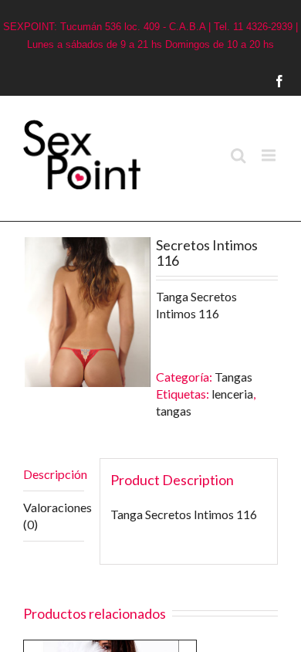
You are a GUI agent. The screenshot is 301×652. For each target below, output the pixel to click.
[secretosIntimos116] (86, 311)
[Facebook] (295, 81)
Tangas (233, 376)
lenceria (232, 393)
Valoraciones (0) (53, 515)
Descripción (53, 474)
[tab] (53, 474)
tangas (173, 410)
